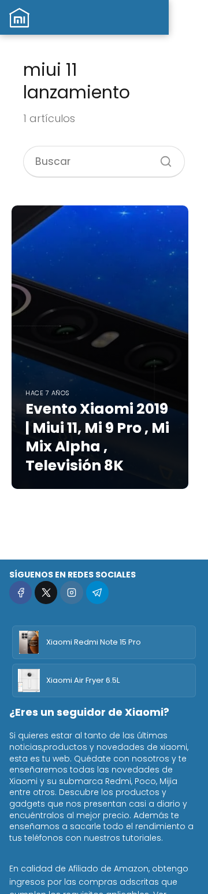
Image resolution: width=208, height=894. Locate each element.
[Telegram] (97, 592)
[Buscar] (161, 157)
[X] (46, 592)
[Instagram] (71, 592)
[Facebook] (20, 592)
